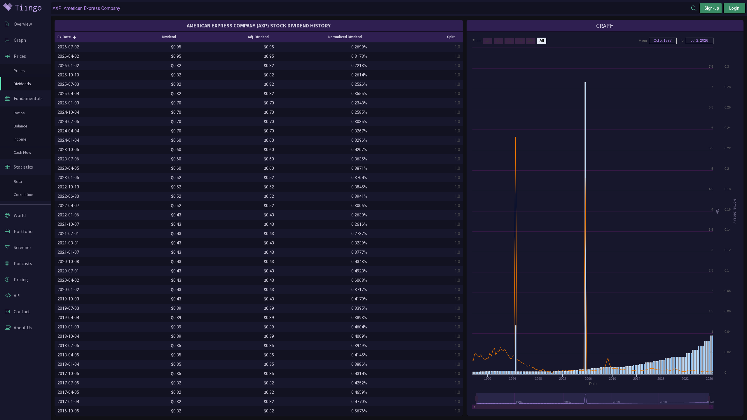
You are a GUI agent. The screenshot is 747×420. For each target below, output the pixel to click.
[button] (66, 37)
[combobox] (371, 8)
